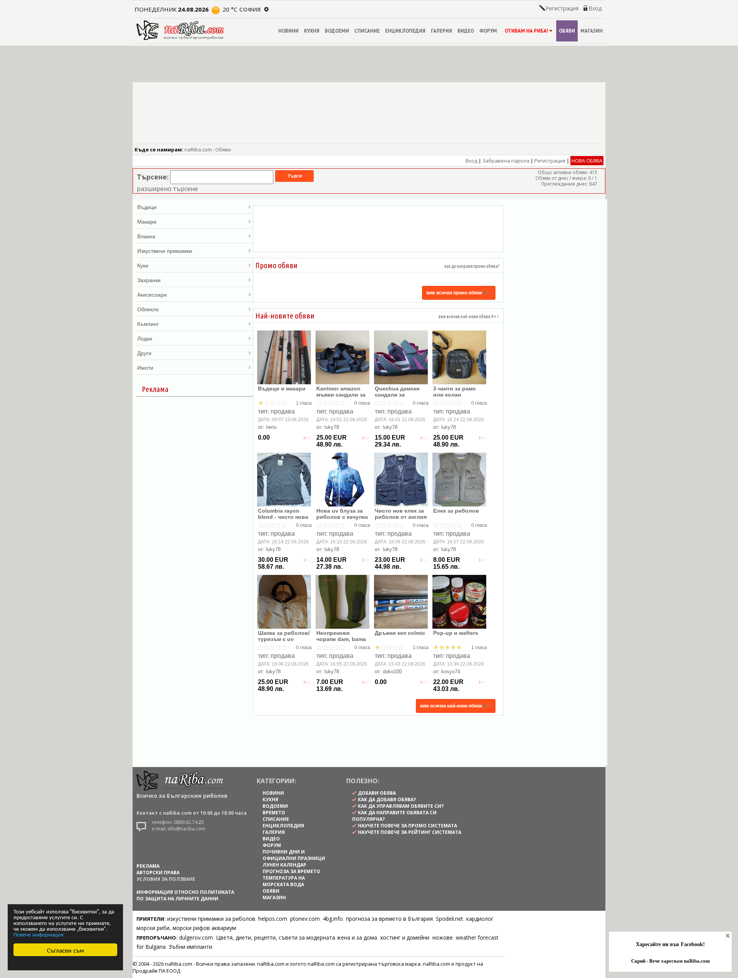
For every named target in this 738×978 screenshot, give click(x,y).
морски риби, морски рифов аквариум (186, 928)
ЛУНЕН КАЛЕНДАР (284, 865)
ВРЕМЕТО (274, 812)
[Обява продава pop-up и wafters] (459, 627)
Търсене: (153, 176)
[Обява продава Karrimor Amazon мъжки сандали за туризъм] (342, 382)
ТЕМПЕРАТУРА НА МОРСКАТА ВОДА (284, 881)
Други (144, 353)
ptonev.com (305, 918)
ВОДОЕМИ (337, 31)
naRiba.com (198, 149)
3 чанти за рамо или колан (454, 391)
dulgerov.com (196, 937)
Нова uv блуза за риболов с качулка (342, 514)
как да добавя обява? (387, 799)
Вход (595, 8)
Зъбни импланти (190, 946)
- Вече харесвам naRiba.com (670, 961)
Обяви (223, 149)
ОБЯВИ (567, 31)
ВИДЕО (465, 31)
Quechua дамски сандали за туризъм (397, 394)
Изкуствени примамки (164, 250)
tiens (271, 427)
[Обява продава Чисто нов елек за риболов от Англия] (401, 505)
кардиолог (480, 918)
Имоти (145, 367)
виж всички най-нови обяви (465, 316)
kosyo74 (450, 671)
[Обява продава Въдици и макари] (284, 382)
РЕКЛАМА (148, 866)
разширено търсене (167, 188)
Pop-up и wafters (455, 633)
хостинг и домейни (404, 937)
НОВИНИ (288, 31)
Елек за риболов (456, 511)
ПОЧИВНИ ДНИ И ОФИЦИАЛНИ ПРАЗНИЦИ (294, 855)
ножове (442, 937)
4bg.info (333, 918)
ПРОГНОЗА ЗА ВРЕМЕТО (291, 871)
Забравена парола (505, 160)
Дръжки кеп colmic (400, 633)
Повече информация (38, 934)
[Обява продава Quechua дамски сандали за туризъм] (401, 382)
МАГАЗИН (591, 31)
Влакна (146, 236)
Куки (142, 265)
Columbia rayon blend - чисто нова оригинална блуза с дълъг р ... (283, 520)
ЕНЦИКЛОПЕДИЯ (405, 31)
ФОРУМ (488, 31)
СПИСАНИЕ (367, 31)
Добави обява (377, 793)
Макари (146, 221)
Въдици (146, 207)
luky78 (331, 427)
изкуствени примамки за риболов (211, 918)
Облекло (148, 309)
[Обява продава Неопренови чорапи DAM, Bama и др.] (342, 627)
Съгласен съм (65, 950)
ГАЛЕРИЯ (441, 31)
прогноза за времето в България (389, 918)
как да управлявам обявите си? (401, 806)
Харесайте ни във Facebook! (670, 944)
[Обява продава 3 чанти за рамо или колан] (459, 382)
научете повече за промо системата (407, 825)
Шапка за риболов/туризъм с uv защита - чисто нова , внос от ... (284, 642)
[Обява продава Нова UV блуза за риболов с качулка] (342, 505)
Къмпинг (148, 323)
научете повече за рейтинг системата (409, 832)
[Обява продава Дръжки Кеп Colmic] (401, 627)
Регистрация (561, 8)
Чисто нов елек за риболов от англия (401, 514)
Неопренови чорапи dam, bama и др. (341, 639)
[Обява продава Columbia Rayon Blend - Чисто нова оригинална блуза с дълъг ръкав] (284, 505)
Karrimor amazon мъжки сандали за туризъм (341, 394)
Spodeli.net (449, 918)
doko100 (392, 671)
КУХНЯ (311, 31)
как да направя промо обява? (471, 266)
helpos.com (272, 918)
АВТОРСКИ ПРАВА (158, 872)
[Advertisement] (378, 228)
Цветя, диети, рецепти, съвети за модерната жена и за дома (296, 937)
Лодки (144, 338)
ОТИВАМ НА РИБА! (526, 31)
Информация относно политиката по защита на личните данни (185, 895)
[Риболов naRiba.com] (180, 38)
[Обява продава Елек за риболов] (459, 505)
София (250, 9)
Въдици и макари (282, 388)
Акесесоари (152, 294)
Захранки (149, 280)
